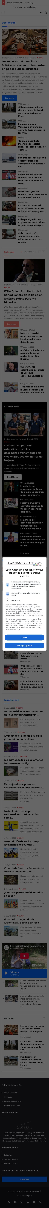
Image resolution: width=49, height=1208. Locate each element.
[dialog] (24, 604)
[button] (24, 600)
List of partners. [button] (37, 615)
